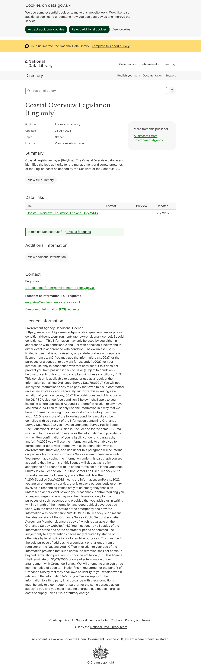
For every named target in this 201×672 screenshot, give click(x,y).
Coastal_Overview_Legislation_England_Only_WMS (62, 213)
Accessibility (99, 620)
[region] (100, 210)
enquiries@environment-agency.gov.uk (53, 302)
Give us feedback (78, 232)
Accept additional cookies (46, 29)
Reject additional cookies (89, 29)
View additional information (47, 257)
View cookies (121, 29)
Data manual (149, 64)
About (69, 620)
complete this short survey (110, 46)
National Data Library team (108, 627)
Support (170, 75)
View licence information (70, 143)
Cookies (116, 620)
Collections (126, 64)
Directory (170, 64)
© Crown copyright (100, 662)
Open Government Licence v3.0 (100, 639)
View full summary (41, 180)
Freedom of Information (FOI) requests (52, 309)
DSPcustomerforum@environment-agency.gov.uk (60, 288)
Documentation (153, 75)
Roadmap (55, 620)
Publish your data (128, 75)
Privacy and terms (137, 620)
